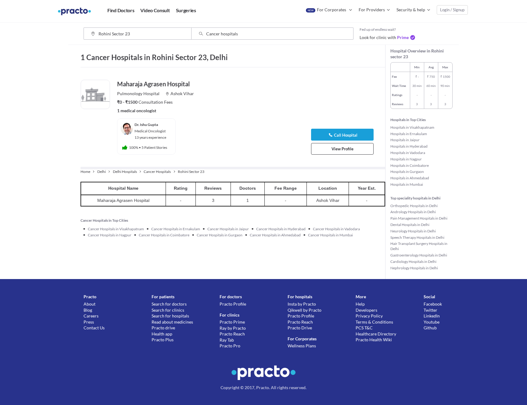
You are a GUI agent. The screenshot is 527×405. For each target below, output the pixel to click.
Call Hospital (345, 135)
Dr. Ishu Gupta (146, 124)
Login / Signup (452, 9)
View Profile (342, 148)
